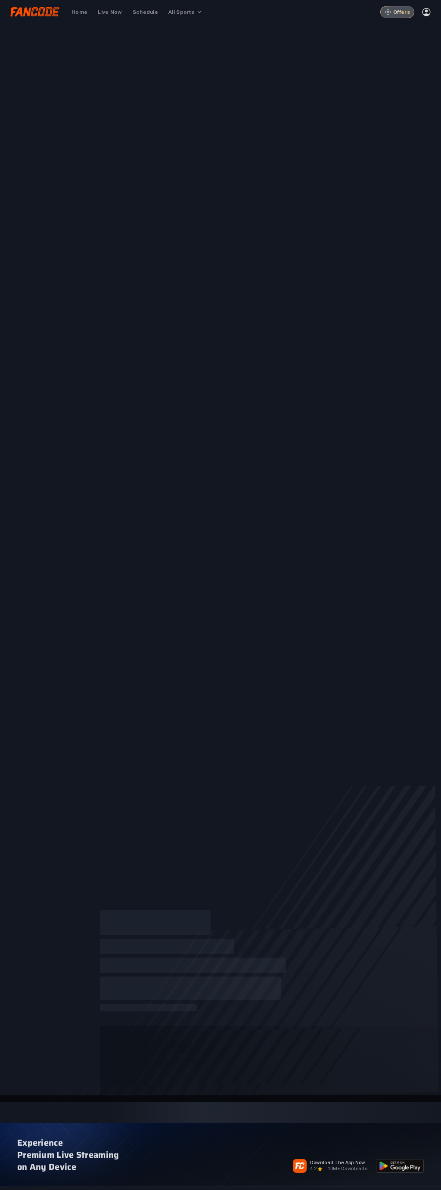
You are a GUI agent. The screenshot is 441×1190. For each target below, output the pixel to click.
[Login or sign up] (426, 12)
